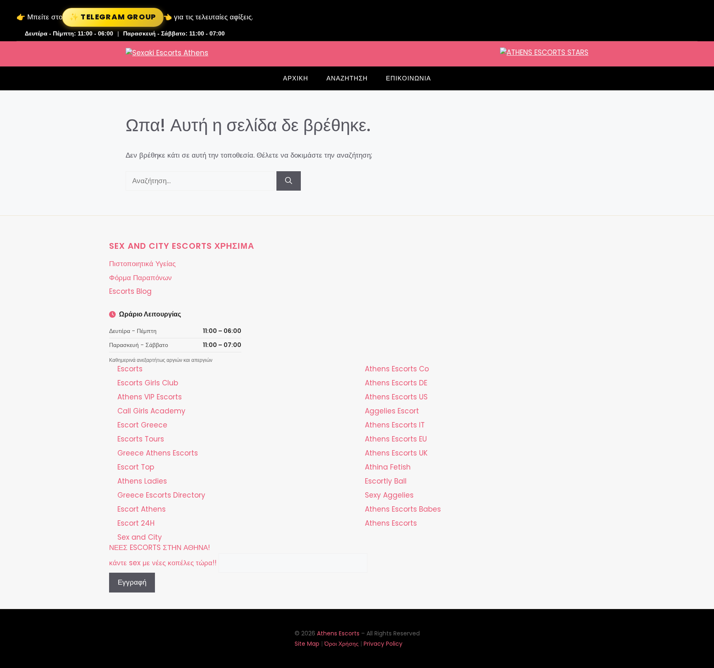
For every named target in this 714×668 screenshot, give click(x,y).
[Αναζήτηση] (288, 181)
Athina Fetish (388, 467)
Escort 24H (136, 523)
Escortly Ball (386, 481)
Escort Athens (141, 509)
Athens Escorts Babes (403, 509)
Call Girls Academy (151, 411)
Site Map (307, 644)
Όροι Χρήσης (341, 644)
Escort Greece (142, 425)
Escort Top (135, 467)
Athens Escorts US (396, 397)
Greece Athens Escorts (157, 453)
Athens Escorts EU (396, 439)
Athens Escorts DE (396, 383)
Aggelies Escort (392, 411)
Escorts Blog (130, 291)
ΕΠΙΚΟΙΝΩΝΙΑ (408, 78)
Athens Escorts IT (395, 425)
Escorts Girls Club (147, 383)
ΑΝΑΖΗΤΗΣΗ (347, 78)
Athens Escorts (391, 523)
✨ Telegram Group (113, 17)
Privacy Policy (383, 644)
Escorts (130, 369)
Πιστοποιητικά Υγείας (142, 264)
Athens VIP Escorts (149, 397)
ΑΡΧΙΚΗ (295, 78)
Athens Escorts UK (396, 453)
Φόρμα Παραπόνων (140, 278)
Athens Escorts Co (397, 369)
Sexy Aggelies (389, 495)
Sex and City (139, 537)
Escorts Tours (140, 439)
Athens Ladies (142, 481)
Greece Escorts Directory (161, 495)
